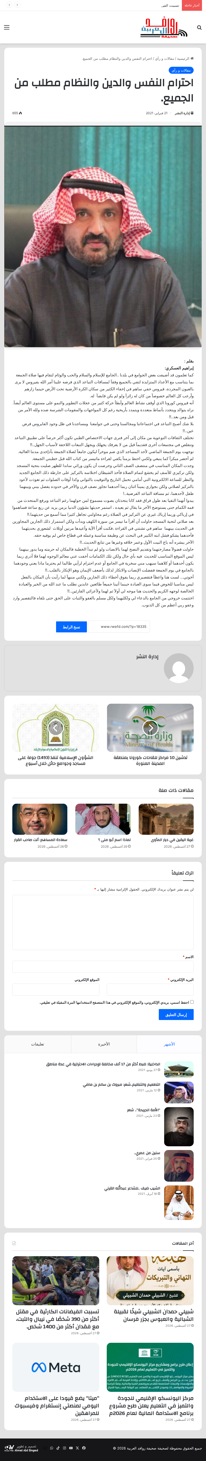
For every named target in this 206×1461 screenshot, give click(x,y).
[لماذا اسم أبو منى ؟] (102, 819)
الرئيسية (183, 58)
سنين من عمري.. (147, 1152)
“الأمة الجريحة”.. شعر (143, 1110)
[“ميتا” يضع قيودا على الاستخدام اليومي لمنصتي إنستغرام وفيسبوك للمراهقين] (55, 1367)
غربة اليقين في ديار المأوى (172, 839)
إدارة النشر (182, 113)
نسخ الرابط (71, 627)
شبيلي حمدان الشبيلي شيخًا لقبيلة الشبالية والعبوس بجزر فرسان (154, 1315)
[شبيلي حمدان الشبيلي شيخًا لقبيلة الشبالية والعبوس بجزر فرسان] (150, 1280)
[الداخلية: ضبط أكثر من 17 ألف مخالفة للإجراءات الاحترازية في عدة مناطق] (179, 1069)
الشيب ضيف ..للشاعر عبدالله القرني (132, 1188)
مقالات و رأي (164, 58)
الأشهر (169, 1044)
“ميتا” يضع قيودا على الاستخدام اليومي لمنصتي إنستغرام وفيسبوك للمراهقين (57, 1405)
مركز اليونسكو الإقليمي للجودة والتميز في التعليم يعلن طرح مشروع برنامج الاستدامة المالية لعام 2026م (151, 1405)
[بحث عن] (199, 29)
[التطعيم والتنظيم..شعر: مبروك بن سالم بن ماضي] (179, 1092)
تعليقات (37, 1044)
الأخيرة (104, 1044)
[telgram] (45, 1448)
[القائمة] (6, 29)
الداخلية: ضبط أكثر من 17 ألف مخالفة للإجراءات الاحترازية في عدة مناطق (103, 1064)
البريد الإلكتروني (181, 979)
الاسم (188, 957)
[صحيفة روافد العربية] (164, 27)
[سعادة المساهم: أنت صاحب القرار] (39, 819)
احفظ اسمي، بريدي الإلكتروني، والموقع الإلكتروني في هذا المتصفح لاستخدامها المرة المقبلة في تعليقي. (114, 1002)
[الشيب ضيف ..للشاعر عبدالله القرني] (179, 1202)
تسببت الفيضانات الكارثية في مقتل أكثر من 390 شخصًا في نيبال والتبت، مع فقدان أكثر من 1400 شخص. (102, 5)
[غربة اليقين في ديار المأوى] (166, 819)
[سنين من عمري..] (179, 1166)
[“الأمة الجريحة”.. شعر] (179, 1126)
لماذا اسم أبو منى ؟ (114, 839)
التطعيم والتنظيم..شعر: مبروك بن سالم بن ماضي (121, 1084)
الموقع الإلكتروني (87, 979)
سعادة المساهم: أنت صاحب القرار (40, 839)
